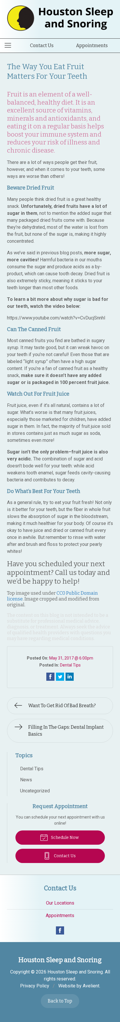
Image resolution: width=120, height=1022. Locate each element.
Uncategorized (35, 791)
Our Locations (60, 903)
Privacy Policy (34, 986)
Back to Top (60, 1001)
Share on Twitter (60, 677)
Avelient (91, 986)
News (26, 779)
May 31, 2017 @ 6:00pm (71, 658)
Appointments (92, 45)
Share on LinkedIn (70, 677)
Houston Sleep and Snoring (75, 972)
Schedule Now (64, 837)
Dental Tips (70, 665)
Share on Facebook (50, 677)
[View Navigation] (10, 45)
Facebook (60, 930)
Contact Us (42, 45)
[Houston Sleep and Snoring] (60, 18)
